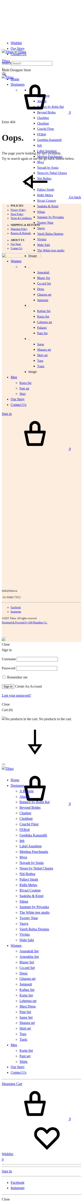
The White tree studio (50, 250)
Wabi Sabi (43, 245)
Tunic (23, 1039)
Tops (22, 1034)
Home (15, 79)
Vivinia (41, 239)
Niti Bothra (27, 874)
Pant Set (42, 333)
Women (16, 945)
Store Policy (17, 214)
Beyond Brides (30, 807)
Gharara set (44, 294)
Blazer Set (43, 278)
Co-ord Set (44, 283)
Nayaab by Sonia (31, 863)
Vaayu (41, 228)
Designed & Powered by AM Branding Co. (24, 622)
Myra (40, 162)
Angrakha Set (29, 957)
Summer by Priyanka (50, 217)
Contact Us (16, 248)
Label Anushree (30, 846)
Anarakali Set (29, 951)
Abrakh (24, 797)
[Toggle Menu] (3, 73)
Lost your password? (16, 695)
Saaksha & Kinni (47, 206)
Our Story (18, 48)
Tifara (6, 61)
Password (8, 668)
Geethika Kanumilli (49, 140)
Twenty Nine (45, 222)
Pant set (24, 1056)
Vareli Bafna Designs (50, 233)
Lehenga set (44, 322)
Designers (18, 785)
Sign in (8, 686)
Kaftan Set (43, 311)
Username (9, 659)
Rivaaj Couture (46, 200)
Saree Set (26, 1017)
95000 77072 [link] (14, 597)
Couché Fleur (45, 128)
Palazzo (42, 327)
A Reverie (26, 791)
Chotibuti (43, 123)
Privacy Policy (18, 210)
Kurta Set (43, 316)
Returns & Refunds (21, 233)
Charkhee (43, 118)
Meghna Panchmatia (33, 852)
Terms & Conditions (21, 218)
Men (14, 1045)
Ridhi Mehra (28, 885)
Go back (74, 197)
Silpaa (41, 212)
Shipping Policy (19, 229)
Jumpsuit (42, 300)
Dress (23, 973)
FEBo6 (41, 134)
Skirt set (42, 355)
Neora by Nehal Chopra (36, 868)
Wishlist (16, 43)
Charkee (25, 813)
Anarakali (43, 272)
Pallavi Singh (28, 879)
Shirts (23, 1062)
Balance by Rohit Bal (34, 802)
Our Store (16, 244)
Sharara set (44, 349)
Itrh (39, 145)
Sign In (7, 1171)
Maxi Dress (27, 1006)
